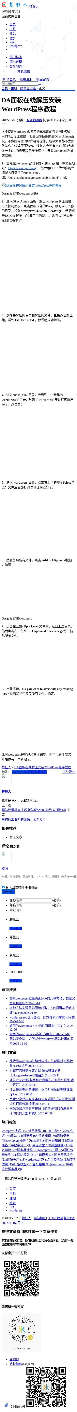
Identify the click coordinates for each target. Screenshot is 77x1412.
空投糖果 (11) (41, 1164)
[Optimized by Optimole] (7, 1405)
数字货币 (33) (23, 1145)
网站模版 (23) (26, 1154)
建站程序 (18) (16, 1159)
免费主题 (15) (59, 1159)
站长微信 (23, 71)
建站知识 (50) (47, 1135)
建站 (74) (17, 1135)
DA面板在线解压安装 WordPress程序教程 (42, 767)
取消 (5, 868)
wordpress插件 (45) (19, 1140)
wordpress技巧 (21, 772)
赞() (72, 772)
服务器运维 (28, 88)
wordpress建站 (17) (37, 1159)
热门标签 (15, 57)
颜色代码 (15, 62)
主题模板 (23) (45, 1154)
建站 (12, 33)
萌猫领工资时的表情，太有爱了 (24, 819)
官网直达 (15, 946)
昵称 (12, 900)
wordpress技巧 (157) (15, 1131)
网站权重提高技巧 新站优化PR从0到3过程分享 (34, 810)
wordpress (15, 46)
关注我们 (15, 66)
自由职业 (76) (57, 1131)
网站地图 (40, 1218)
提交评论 (8, 892)
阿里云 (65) (30, 1135)
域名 (12, 38)
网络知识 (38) (57, 1140)
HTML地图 (55, 1218)
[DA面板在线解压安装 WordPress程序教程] (32, 185)
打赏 (65, 772)
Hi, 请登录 (9, 79)
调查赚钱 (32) (60, 1145)
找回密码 (42, 79)
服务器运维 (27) (28, 1150)
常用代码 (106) (38, 1131)
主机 (12, 29)
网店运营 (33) (41, 1145)
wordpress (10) (60, 1164)
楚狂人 (34, 7)
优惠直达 (15, 928)
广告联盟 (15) (23, 1164)
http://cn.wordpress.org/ (22, 168)
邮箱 (12, 905)
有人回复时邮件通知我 (21, 887)
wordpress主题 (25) (51, 1150)
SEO (12, 42)
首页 (12, 24)
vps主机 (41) (40, 1140)
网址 (12, 910)
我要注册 (26, 79)
